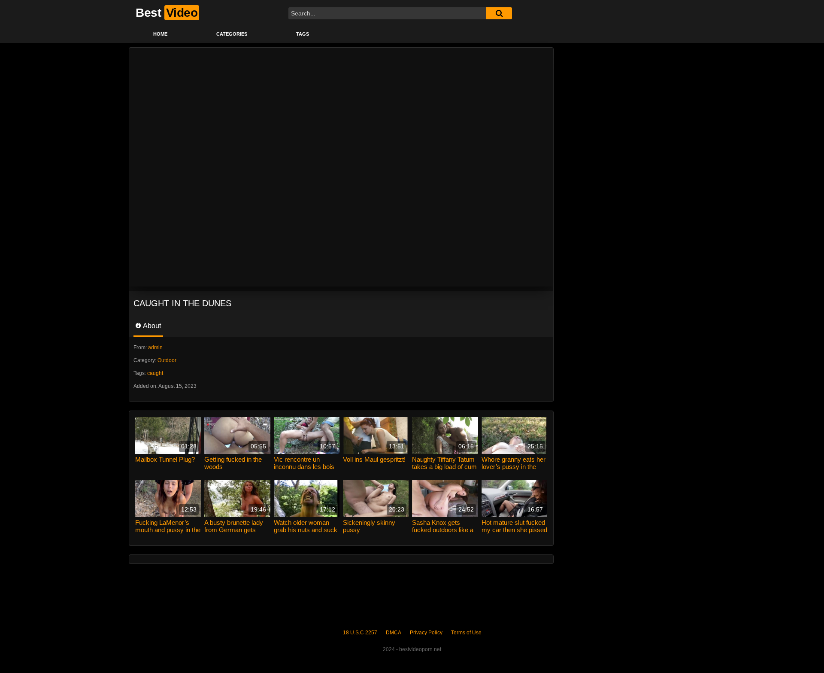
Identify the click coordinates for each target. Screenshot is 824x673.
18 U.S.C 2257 (360, 633)
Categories (231, 34)
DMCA (393, 633)
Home (160, 34)
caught (155, 373)
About (151, 325)
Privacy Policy (426, 633)
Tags (302, 34)
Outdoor (167, 360)
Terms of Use (466, 633)
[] (499, 13)
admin (155, 347)
